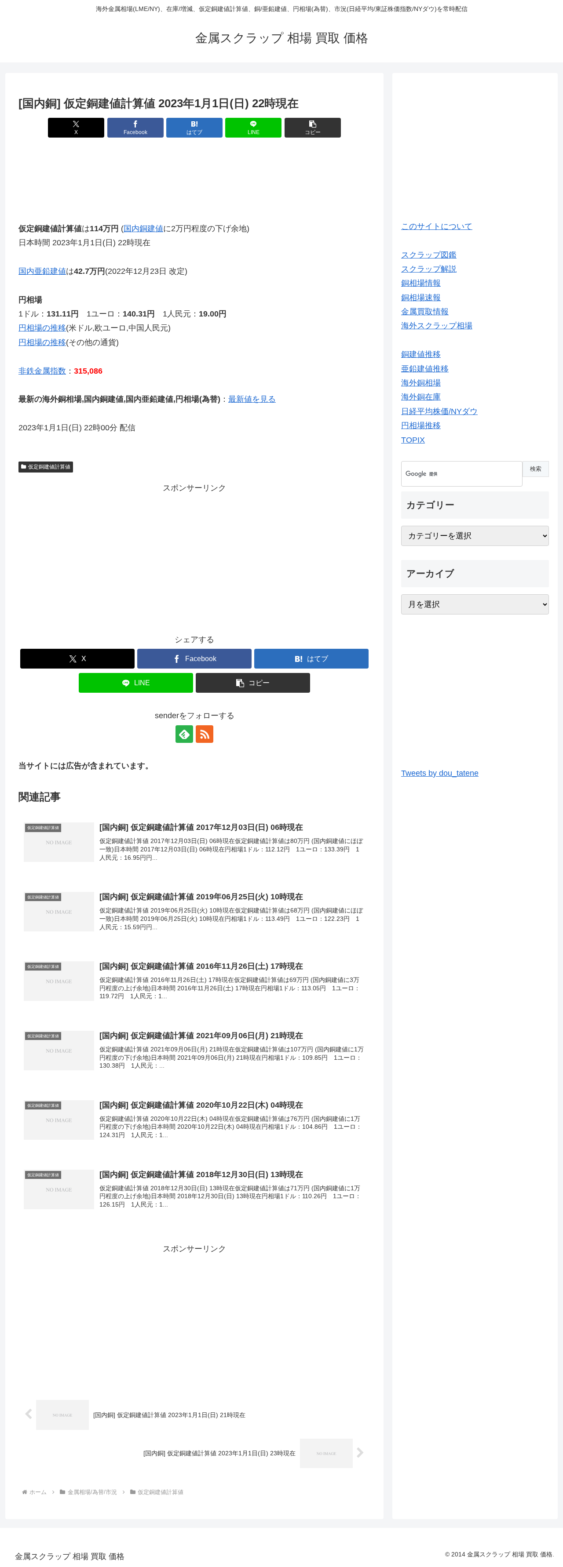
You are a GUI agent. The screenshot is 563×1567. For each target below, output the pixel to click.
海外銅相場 (421, 382)
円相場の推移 (42, 328)
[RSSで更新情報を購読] (204, 734)
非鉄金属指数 (42, 371)
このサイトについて (436, 226)
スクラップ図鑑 (429, 255)
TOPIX (413, 440)
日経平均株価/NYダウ (439, 411)
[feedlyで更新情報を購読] (184, 734)
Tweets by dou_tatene (440, 773)
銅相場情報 (421, 283)
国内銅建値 (143, 228)
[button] (313, 128)
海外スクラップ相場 (436, 325)
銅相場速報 (421, 297)
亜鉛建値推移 (425, 368)
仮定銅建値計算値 (49, 467)
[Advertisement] (194, 173)
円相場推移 (421, 425)
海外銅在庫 (421, 397)
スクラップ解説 (429, 269)
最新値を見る (252, 399)
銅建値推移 (421, 354)
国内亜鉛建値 (42, 271)
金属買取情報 (425, 311)
